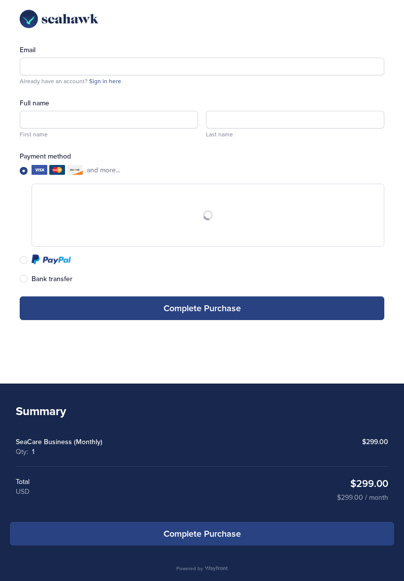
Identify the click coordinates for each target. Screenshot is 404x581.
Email (27, 50)
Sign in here (105, 81)
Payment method (45, 156)
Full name (34, 103)
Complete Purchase (202, 308)
